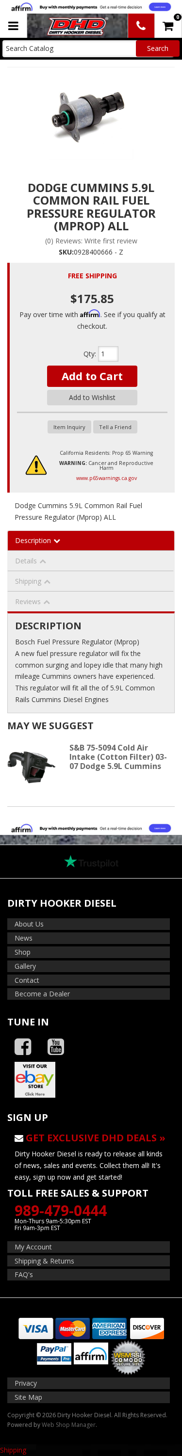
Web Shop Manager (69, 1425)
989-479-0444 (61, 1210)
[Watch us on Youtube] (55, 1047)
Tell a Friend (115, 427)
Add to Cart (92, 375)
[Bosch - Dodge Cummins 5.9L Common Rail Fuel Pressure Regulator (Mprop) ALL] (91, 117)
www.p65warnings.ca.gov (106, 478)
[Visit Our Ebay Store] (91, 1080)
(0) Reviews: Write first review (91, 240)
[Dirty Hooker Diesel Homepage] (76, 26)
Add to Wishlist (92, 397)
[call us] (141, 26)
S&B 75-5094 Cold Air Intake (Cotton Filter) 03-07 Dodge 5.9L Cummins (118, 756)
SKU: (66, 251)
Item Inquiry (69, 427)
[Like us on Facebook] (22, 1047)
